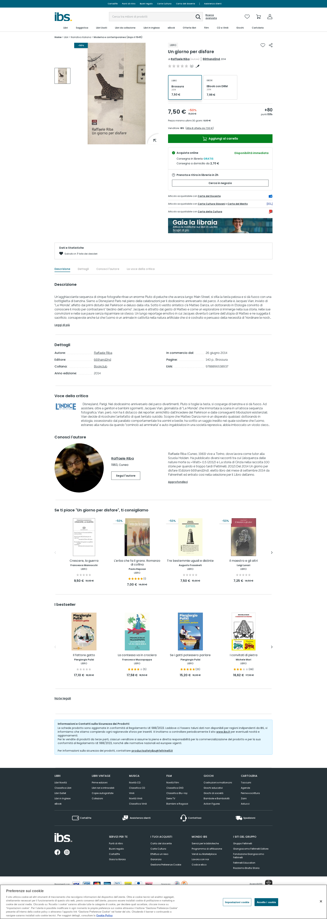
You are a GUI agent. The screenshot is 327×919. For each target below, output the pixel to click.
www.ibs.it (223, 732)
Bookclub (100, 366)
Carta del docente (185, 3)
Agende (245, 787)
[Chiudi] (321, 901)
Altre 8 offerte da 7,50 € (199, 128)
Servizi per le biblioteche (205, 843)
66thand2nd (211, 59)
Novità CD (134, 782)
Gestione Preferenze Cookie (165, 864)
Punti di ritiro (128, 3)
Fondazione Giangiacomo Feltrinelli (248, 855)
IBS (182, 128)
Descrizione (62, 269)
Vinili (131, 793)
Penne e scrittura (250, 793)
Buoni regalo (146, 3)
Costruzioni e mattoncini (218, 782)
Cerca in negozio (220, 183)
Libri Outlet (60, 793)
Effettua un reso (159, 854)
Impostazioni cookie (237, 902)
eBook (58, 803)
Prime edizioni (99, 782)
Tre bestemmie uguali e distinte (190, 561)
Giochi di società (213, 793)
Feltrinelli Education (244, 862)
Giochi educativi (213, 787)
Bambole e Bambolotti (217, 798)
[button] (198, 17)
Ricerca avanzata (211, 17)
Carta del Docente (209, 196)
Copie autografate (102, 793)
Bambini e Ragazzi (177, 803)
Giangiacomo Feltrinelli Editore (250, 848)
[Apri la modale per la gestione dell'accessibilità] (268, 883)
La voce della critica (141, 269)
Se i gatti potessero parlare (190, 655)
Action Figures (212, 803)
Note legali (62, 698)
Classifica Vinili (138, 803)
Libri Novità (60, 782)
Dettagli (83, 269)
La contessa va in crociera (137, 655)
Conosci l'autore (107, 269)
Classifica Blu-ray (177, 793)
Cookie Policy (104, 915)
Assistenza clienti (213, 3)
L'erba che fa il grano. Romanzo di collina (137, 563)
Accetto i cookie (266, 902)
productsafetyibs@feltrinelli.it (152, 751)
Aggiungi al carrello (223, 139)
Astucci (245, 803)
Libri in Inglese (62, 798)
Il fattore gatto (84, 655)
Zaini (244, 798)
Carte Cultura (164, 3)
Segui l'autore (125, 476)
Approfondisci (178, 482)
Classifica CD (137, 787)
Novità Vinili (135, 798)
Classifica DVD (174, 787)
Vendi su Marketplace (204, 854)
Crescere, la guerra (84, 561)
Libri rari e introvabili (103, 787)
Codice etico (199, 864)
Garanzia (155, 859)
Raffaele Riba (180, 59)
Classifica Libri (62, 787)
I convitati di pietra (243, 655)
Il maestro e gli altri (243, 561)
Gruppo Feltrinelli (242, 843)
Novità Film (172, 782)
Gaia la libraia (117, 859)
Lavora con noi (200, 859)
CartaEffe (113, 3)
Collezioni (97, 798)
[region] (163, 902)
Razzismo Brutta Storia (246, 868)
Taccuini (246, 782)
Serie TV (170, 798)
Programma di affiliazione (207, 848)
